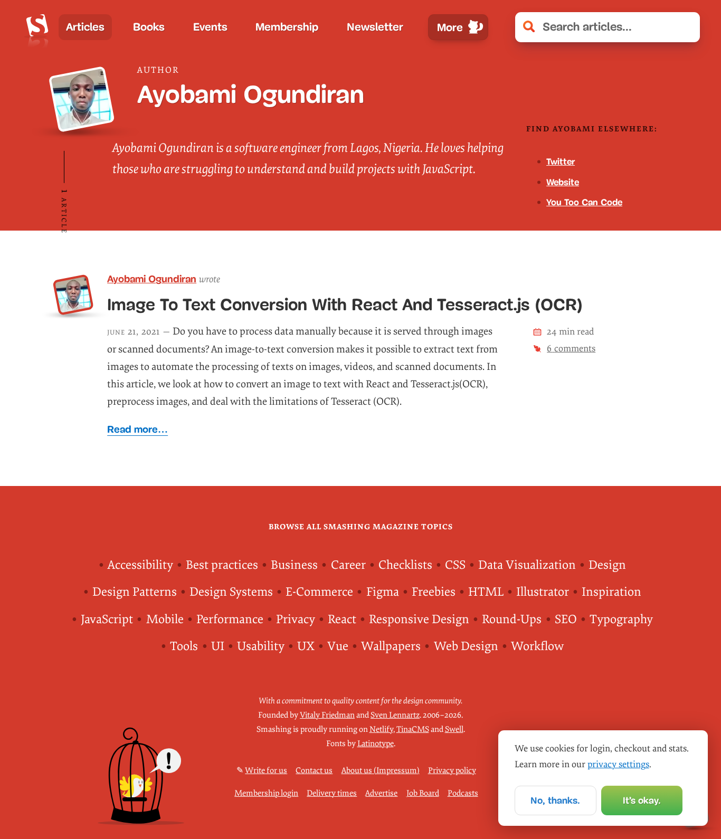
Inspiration (611, 592)
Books (149, 27)
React (342, 619)
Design (607, 565)
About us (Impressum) (380, 771)
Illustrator (542, 592)
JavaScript (107, 619)
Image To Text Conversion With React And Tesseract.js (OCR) (345, 304)
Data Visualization (527, 565)
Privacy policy (452, 771)
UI (217, 646)
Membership (286, 27)
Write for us (266, 771)
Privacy (295, 619)
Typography (621, 619)
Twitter (560, 162)
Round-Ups (512, 619)
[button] (685, 27)
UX (306, 646)
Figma (382, 592)
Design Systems (231, 592)
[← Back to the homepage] (37, 27)
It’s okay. (642, 800)
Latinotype (375, 744)
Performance (229, 619)
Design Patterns (134, 592)
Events (210, 27)
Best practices (222, 565)
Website (562, 182)
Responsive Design (419, 619)
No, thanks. (555, 800)
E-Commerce (319, 592)
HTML (486, 592)
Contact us (314, 771)
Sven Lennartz (395, 715)
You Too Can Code (584, 202)
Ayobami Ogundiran (151, 278)
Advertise (381, 793)
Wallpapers (391, 646)
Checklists (405, 565)
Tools (184, 646)
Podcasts (463, 793)
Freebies (434, 592)
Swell (454, 729)
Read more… (137, 429)
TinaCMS (412, 729)
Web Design (466, 646)
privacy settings (618, 764)
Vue (337, 646)
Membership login (266, 793)
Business (294, 565)
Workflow (537, 646)
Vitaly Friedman (327, 715)
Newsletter (375, 27)
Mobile (165, 619)
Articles (85, 27)
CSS (455, 565)
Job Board (422, 793)
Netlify (381, 729)
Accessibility (140, 565)
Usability (260, 646)
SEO (566, 619)
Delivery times (332, 793)
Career (348, 565)
